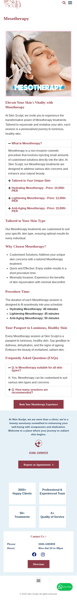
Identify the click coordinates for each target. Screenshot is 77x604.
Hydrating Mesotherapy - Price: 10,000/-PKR (38, 189)
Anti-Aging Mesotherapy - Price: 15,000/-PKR (39, 210)
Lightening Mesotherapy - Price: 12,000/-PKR (39, 199)
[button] (38, 143)
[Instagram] (43, 554)
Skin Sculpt (32, 594)
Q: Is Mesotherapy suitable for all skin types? (37, 369)
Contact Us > (39, 536)
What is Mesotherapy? (27, 143)
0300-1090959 (38, 453)
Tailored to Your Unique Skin (31, 180)
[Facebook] (34, 554)
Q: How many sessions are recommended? (30, 391)
